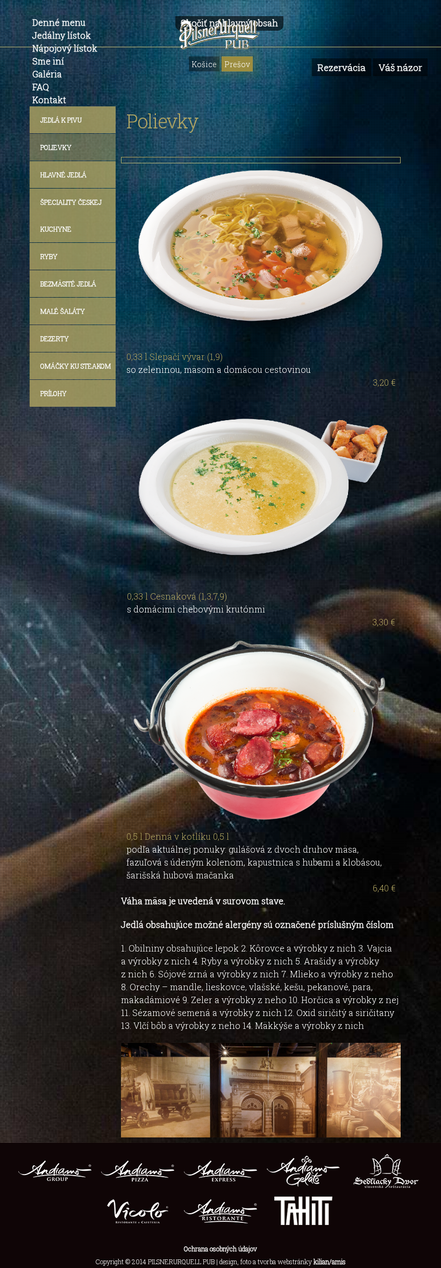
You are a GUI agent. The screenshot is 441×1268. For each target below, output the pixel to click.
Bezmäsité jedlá (68, 283)
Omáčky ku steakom (75, 366)
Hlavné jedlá (63, 174)
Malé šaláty (62, 311)
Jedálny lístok (61, 35)
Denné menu (59, 22)
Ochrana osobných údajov (220, 1248)
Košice (204, 64)
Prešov (237, 64)
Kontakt (49, 99)
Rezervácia (341, 67)
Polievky (56, 147)
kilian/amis (330, 1261)
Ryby (49, 256)
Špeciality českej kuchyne (71, 215)
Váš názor (400, 67)
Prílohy (53, 393)
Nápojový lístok (64, 48)
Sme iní (48, 61)
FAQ (40, 86)
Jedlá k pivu (61, 120)
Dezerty (54, 338)
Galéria (47, 74)
